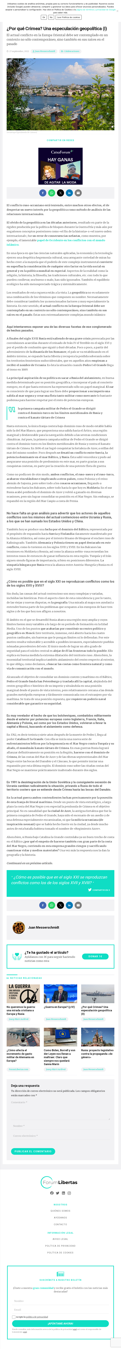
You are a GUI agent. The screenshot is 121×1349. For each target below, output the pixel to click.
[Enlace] (60, 1182)
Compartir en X (101, 890)
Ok (43, 17)
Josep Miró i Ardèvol (18, 1019)
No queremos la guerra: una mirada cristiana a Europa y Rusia (21, 1010)
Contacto (60, 1224)
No (51, 17)
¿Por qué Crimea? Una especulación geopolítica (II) (96, 1010)
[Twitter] (57, 1193)
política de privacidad (37, 1317)
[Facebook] (51, 1193)
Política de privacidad (60, 1246)
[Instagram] (69, 1193)
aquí (75, 1329)
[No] (117, 10)
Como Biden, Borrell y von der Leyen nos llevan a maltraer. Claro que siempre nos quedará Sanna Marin (59, 1057)
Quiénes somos (61, 1211)
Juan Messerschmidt (45, 51)
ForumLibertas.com (18, 1069)
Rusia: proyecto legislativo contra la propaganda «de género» (97, 1054)
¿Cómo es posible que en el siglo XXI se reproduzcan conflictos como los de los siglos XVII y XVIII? (59, 880)
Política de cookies (60, 1253)
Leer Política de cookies (68, 17)
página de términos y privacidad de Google (96, 9)
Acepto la (32, 1317)
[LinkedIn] (63, 1193)
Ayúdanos (60, 1217)
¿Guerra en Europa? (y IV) (59, 1007)
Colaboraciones (71, 51)
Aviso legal (60, 1239)
